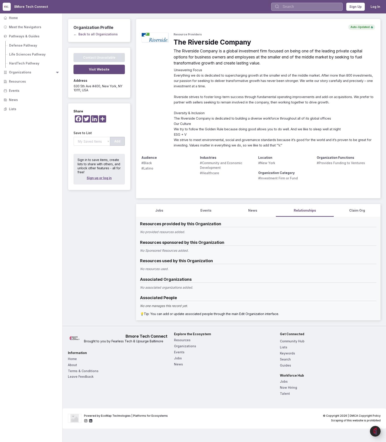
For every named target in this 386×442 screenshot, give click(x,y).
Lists (9, 109)
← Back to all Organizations (95, 34)
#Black (146, 163)
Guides (285, 365)
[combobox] (307, 7)
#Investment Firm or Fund (278, 178)
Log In (375, 7)
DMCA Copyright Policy (365, 415)
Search (285, 359)
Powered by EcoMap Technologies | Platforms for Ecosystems (126, 415)
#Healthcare (209, 173)
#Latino (147, 168)
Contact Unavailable (99, 57)
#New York (266, 163)
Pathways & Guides (21, 36)
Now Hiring (288, 387)
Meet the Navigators (22, 27)
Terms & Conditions (83, 371)
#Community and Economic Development (221, 165)
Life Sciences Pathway (27, 54)
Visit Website (99, 69)
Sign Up (355, 7)
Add (117, 141)
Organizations (17, 72)
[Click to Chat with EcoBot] (375, 431)
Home (10, 18)
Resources (14, 81)
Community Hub (292, 341)
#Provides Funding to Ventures (341, 163)
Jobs (178, 358)
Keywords (287, 353)
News (10, 100)
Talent (285, 393)
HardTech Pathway (24, 63)
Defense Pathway (23, 45)
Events (11, 90)
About (72, 365)
